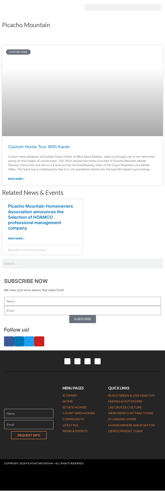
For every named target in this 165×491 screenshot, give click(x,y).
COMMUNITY (73, 419)
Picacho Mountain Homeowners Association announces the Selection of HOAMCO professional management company (40, 217)
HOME (68, 401)
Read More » (16, 178)
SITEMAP (70, 395)
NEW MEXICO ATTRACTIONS (130, 413)
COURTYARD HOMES (79, 413)
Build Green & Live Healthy (131, 395)
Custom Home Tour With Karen (39, 146)
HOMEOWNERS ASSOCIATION (131, 425)
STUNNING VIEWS (122, 419)
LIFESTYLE (70, 425)
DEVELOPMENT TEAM (125, 431)
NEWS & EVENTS (75, 431)
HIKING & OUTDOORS (125, 401)
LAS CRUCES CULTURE (125, 407)
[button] (123, 7)
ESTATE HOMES (75, 407)
